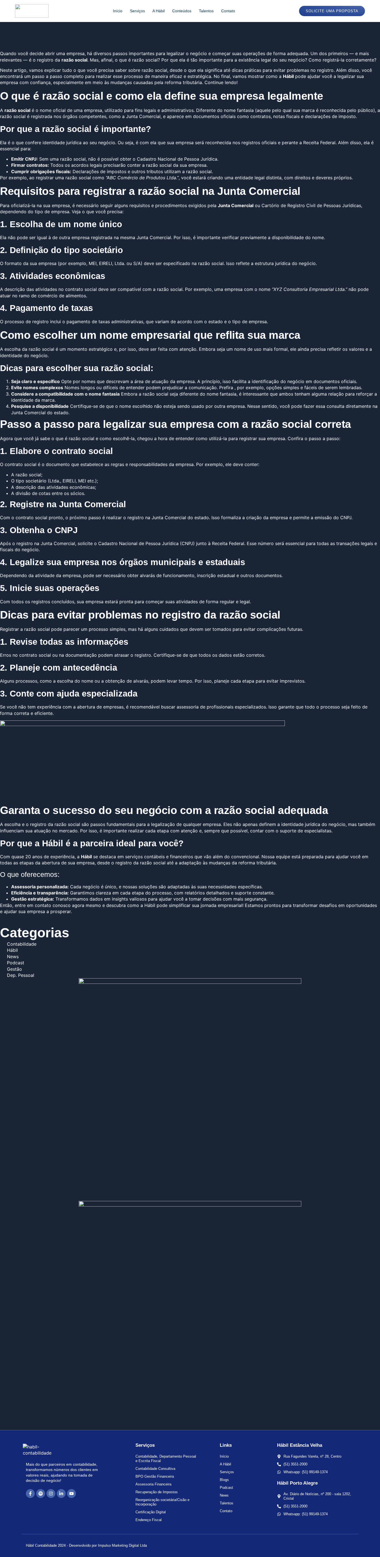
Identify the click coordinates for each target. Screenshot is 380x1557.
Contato (228, 11)
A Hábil (158, 11)
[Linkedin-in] (61, 1493)
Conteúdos (181, 11)
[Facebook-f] (30, 1493)
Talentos (206, 11)
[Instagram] (50, 1493)
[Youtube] (71, 1493)
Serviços (137, 11)
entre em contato (33, 905)
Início (117, 11)
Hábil (86, 856)
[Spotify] (40, 1493)
